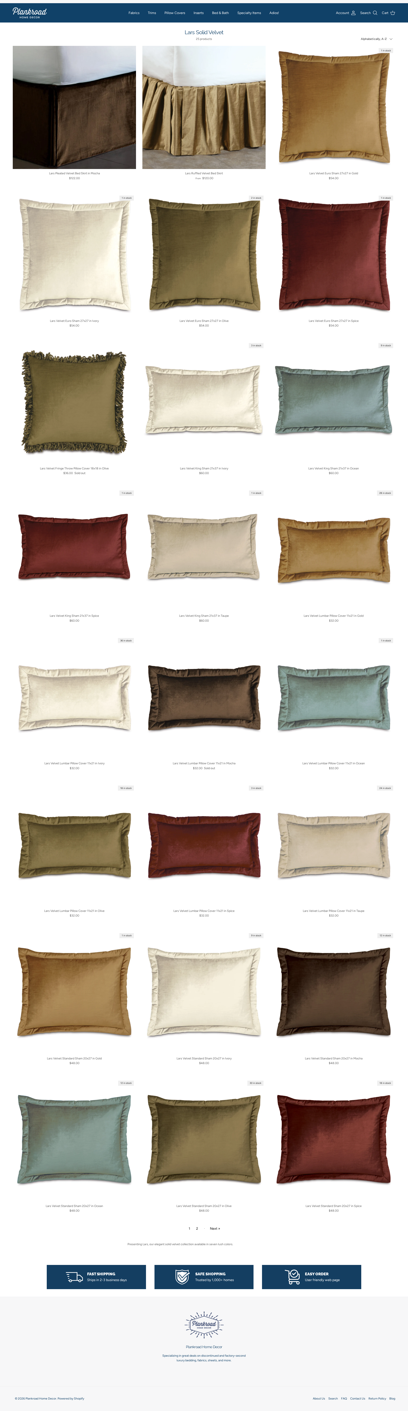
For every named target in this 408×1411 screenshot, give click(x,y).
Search (333, 1398)
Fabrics (134, 13)
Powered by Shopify (71, 1398)
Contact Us (357, 1398)
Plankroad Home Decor (41, 1398)
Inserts (199, 13)
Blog (392, 1398)
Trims (152, 13)
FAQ (344, 1398)
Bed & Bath (220, 13)
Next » (215, 1229)
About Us (319, 1398)
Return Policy (377, 1398)
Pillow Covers (174, 13)
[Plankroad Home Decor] (30, 12)
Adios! (274, 13)
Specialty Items (249, 13)
